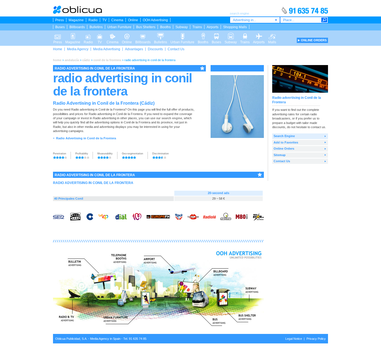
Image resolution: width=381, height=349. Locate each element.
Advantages (134, 49)
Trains (197, 27)
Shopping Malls (235, 27)
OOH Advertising (155, 20)
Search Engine (284, 136)
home (57, 60)
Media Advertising (106, 49)
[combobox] (255, 20)
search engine (171, 118)
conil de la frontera (107, 60)
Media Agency (77, 49)
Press (59, 20)
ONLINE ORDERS (314, 40)
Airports (212, 27)
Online (133, 20)
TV (104, 20)
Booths (165, 27)
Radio (93, 20)
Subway (181, 27)
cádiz (86, 60)
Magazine (76, 20)
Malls (272, 34)
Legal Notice (293, 338)
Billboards (77, 27)
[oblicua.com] (78, 13)
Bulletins (96, 27)
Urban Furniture (119, 27)
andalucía (72, 60)
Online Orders (284, 148)
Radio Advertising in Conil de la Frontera (86, 138)
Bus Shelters (145, 27)
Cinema (117, 20)
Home (57, 49)
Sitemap (280, 155)
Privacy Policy (316, 338)
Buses (60, 27)
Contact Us (176, 49)
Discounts (155, 49)
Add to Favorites (286, 142)
